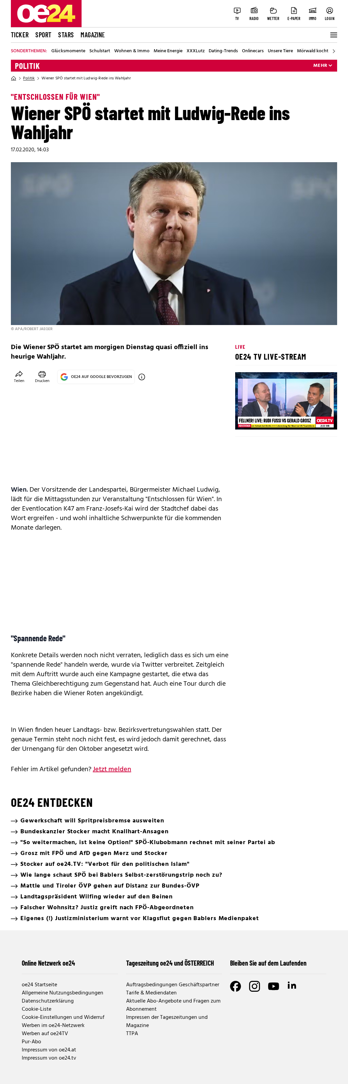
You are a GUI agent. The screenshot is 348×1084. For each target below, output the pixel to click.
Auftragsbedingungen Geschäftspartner (172, 985)
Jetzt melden (112, 769)
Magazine (93, 35)
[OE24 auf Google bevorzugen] (142, 377)
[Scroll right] (333, 51)
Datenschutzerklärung (48, 1001)
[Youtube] (273, 986)
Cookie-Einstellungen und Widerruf (63, 1017)
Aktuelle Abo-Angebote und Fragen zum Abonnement (173, 1005)
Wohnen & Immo (132, 51)
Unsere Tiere (280, 51)
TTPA (132, 1033)
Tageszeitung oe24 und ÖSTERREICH (170, 963)
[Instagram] (254, 986)
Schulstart (99, 51)
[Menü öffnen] (333, 35)
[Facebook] (235, 986)
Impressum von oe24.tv (49, 1058)
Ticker (20, 35)
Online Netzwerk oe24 (48, 963)
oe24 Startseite (39, 985)
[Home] (13, 78)
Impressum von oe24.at (49, 1050)
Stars (66, 35)
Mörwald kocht (312, 51)
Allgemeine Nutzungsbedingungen (62, 993)
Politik (27, 66)
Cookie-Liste (36, 1009)
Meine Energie (168, 51)
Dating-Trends (223, 51)
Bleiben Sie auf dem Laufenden (268, 963)
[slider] (268, 418)
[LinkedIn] (292, 986)
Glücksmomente (68, 51)
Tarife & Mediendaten (151, 993)
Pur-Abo (31, 1042)
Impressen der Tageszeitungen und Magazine (167, 1021)
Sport (43, 35)
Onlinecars (253, 51)
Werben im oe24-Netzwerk (53, 1025)
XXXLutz (196, 51)
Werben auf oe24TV (45, 1033)
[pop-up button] (315, 418)
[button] (246, 418)
